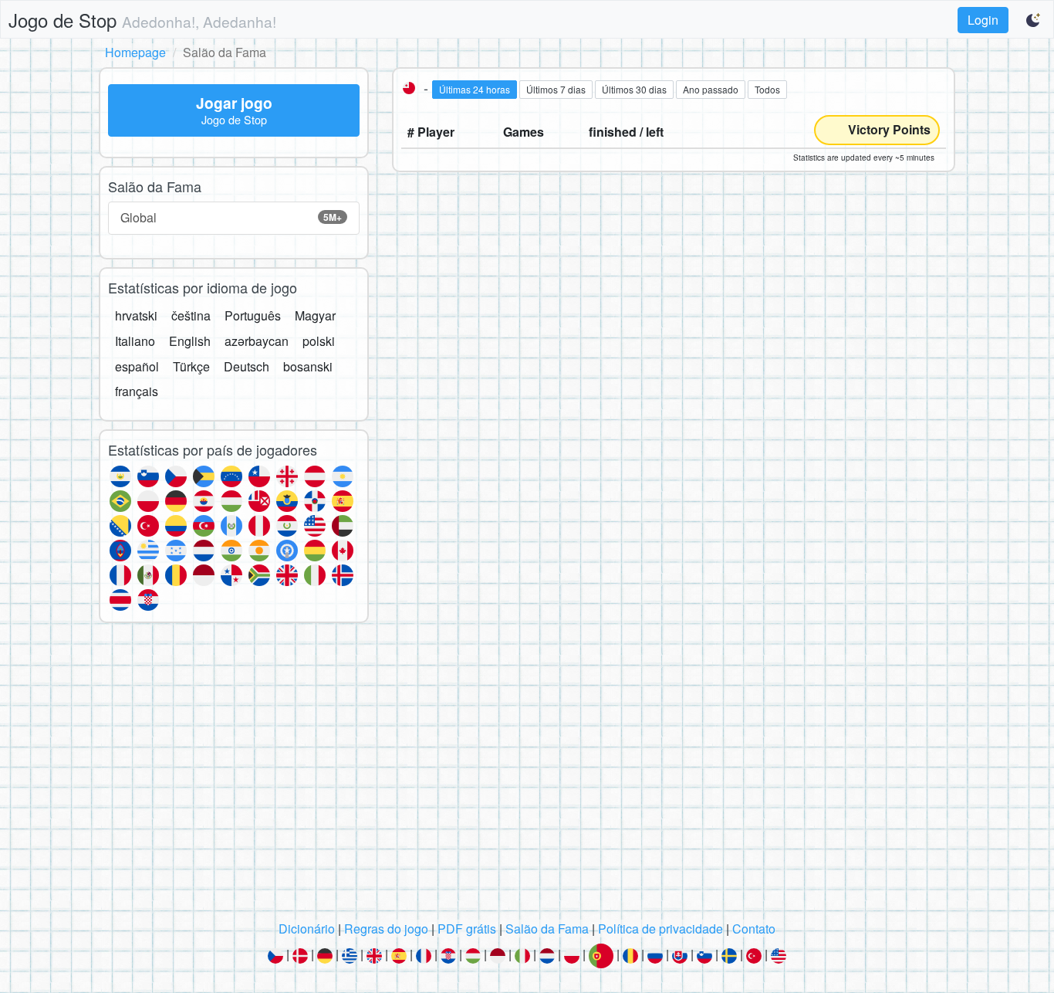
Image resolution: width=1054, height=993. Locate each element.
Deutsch (246, 366)
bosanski (308, 366)
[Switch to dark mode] (1034, 20)
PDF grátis (466, 928)
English (190, 341)
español (137, 366)
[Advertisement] (527, 776)
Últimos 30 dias (634, 89)
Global (231, 217)
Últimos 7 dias (556, 89)
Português (253, 315)
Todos (767, 89)
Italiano (135, 341)
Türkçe (191, 366)
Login (983, 20)
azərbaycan (257, 341)
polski (318, 341)
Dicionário (307, 928)
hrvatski (136, 315)
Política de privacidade (660, 928)
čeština (191, 315)
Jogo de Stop (142, 19)
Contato (753, 928)
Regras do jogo (386, 928)
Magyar (315, 315)
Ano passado (710, 89)
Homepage (135, 52)
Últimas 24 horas (474, 89)
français (136, 391)
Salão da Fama (547, 928)
